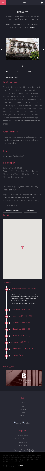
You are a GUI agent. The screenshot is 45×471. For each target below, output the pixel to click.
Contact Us (23, 415)
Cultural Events (23, 436)
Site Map (23, 409)
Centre (35, 25)
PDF (29, 72)
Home (8, 25)
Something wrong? (12, 77)
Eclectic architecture (17, 28)
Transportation (30, 210)
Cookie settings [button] (9, 466)
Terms (23, 412)
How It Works (23, 403)
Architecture (27, 25)
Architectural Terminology (23, 439)
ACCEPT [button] (20, 466)
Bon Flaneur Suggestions (12, 210)
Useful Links (23, 442)
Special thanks (23, 445)
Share (19, 72)
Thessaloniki (16, 25)
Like (7, 72)
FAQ (23, 406)
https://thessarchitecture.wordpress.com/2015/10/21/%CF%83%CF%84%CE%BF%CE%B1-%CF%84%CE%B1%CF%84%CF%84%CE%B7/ (22, 198)
